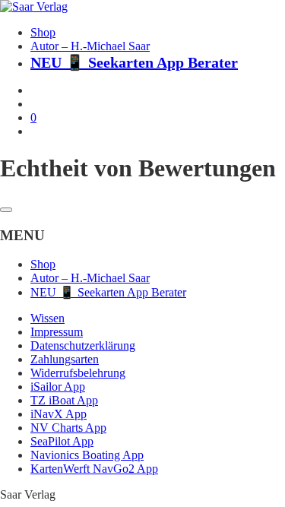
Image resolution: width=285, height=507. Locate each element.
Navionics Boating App (87, 454)
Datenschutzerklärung (82, 345)
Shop (42, 32)
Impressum (56, 331)
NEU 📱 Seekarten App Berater (134, 62)
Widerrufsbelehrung (77, 372)
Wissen (47, 318)
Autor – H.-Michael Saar (90, 46)
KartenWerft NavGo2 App (94, 468)
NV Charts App (68, 427)
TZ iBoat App (64, 400)
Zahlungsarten (64, 359)
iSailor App (57, 386)
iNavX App (58, 413)
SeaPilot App (61, 441)
